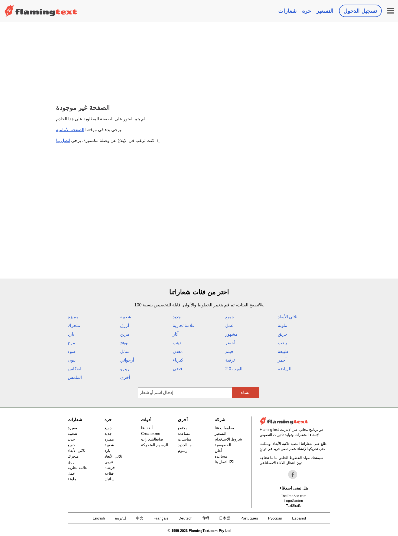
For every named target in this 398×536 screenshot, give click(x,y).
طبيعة (283, 351)
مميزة (73, 317)
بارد (71, 334)
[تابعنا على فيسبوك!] (292, 474)
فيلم (229, 351)
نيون (72, 360)
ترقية (230, 360)
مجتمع (183, 428)
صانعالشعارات (152, 439)
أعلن (218, 450)
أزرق (124, 325)
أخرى (125, 377)
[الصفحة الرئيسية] (41, 11)
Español (299, 518)
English (99, 518)
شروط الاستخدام (228, 439)
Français (161, 518)
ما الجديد (185, 445)
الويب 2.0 (233, 368)
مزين (124, 334)
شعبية (125, 317)
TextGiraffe (294, 506)
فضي (177, 368)
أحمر (282, 360)
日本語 (224, 518)
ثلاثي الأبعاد (287, 317)
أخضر (230, 342)
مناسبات (184, 439)
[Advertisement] (199, 62)
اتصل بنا (63, 140)
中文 (139, 518)
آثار (175, 334)
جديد (177, 317)
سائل (124, 351)
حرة (306, 11)
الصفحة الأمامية (70, 129)
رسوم (182, 450)
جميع (229, 317)
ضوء (72, 351)
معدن (178, 351)
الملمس (75, 377)
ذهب (177, 342)
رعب (282, 342)
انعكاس (74, 368)
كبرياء (178, 360)
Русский (275, 518)
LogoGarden (293, 501)
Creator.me (150, 433)
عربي (109, 462)
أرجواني (127, 360)
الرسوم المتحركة (154, 445)
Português (249, 518)
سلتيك (110, 479)
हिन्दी (206, 518)
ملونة (282, 325)
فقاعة (109, 473)
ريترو (124, 368)
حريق (283, 334)
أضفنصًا (147, 428)
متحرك (74, 325)
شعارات (287, 11)
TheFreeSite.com (293, 496)
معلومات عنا (224, 428)
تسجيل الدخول (360, 11)
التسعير (325, 11)
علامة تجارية (184, 325)
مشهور (231, 334)
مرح (71, 342)
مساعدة (184, 433)
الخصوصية (223, 445)
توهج (124, 342)
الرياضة (284, 368)
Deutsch (185, 518)
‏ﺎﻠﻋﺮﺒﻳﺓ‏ (120, 518)
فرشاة (110, 467)
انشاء (245, 392)
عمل (229, 325)
